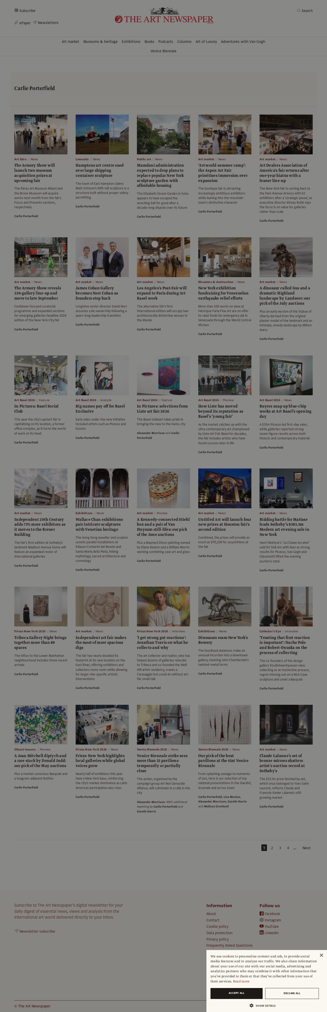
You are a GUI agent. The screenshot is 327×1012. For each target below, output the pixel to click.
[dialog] (266, 981)
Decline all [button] (292, 993)
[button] (265, 1005)
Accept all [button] (236, 993)
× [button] (321, 955)
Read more (241, 981)
